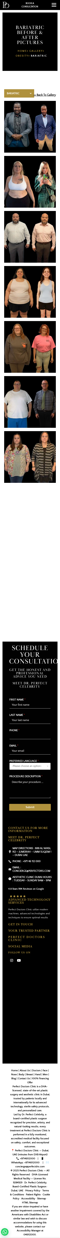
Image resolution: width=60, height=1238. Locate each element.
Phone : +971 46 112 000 (26, 861)
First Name (17, 699)
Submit (30, 807)
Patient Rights (33, 1194)
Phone (14, 730)
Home (22, 51)
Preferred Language (24, 761)
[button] (4, 1232)
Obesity (22, 55)
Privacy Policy (32, 1190)
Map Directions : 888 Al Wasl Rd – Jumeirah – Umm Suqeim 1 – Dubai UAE (31, 852)
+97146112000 (27, 1158)
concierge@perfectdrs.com (30, 1166)
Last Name (17, 714)
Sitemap (41, 1198)
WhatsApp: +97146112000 (25, 1162)
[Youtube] (19, 960)
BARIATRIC (39, 55)
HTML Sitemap (30, 1202)
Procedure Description (25, 776)
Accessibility (28, 1198)
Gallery (36, 51)
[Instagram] (11, 960)
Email (13, 745)
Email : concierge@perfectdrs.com (31, 869)
